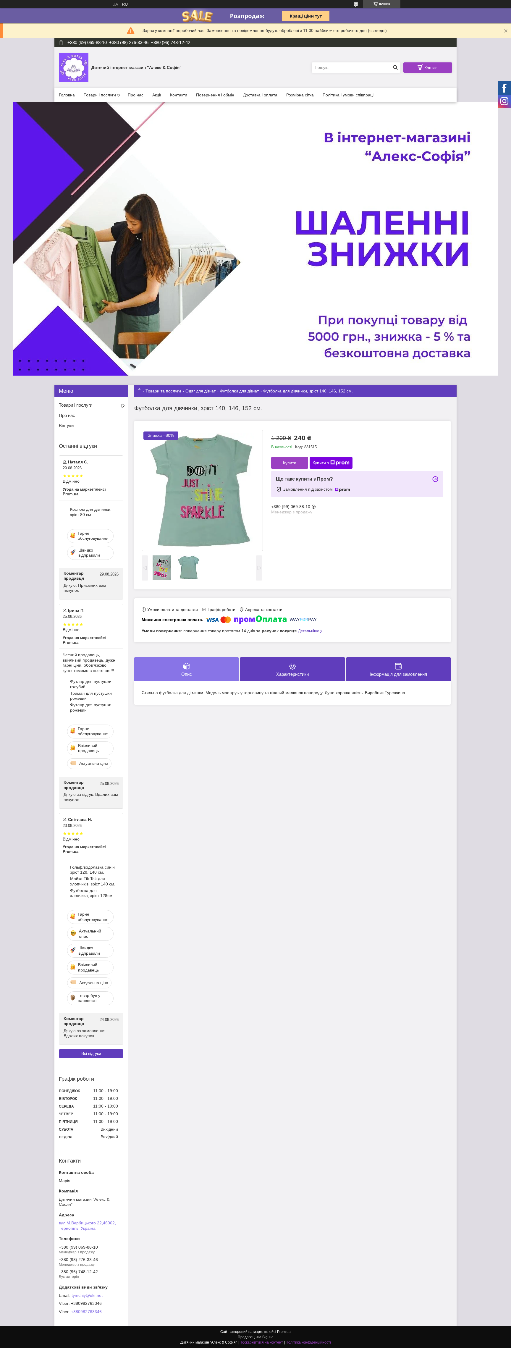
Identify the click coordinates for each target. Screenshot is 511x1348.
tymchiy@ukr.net (87, 1295)
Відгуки (66, 425)
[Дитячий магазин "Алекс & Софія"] (73, 67)
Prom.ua (284, 1332)
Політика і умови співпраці (348, 95)
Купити (289, 462)
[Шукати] (395, 67)
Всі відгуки (91, 1053)
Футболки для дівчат (239, 391)
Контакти (178, 95)
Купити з (321, 462)
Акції (156, 95)
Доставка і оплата (260, 95)
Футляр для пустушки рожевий (90, 707)
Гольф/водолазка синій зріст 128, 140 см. (92, 870)
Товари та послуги (163, 391)
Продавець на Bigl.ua (256, 1337)
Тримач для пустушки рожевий (91, 696)
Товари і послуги (100, 95)
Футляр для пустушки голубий (90, 684)
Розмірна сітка (300, 95)
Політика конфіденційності (308, 1342)
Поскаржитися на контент (261, 1342)
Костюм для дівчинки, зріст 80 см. (90, 512)
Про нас (135, 95)
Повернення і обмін (215, 95)
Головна (67, 95)
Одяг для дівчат (200, 391)
